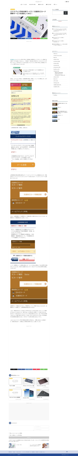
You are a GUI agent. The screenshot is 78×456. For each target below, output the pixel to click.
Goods (55, 65)
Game (55, 63)
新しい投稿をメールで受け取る (16, 435)
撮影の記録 (41, 4)
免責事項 (19, 454)
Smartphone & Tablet (59, 75)
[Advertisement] (28, 49)
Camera (56, 61)
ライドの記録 (24, 4)
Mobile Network (58, 73)
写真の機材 (49, 4)
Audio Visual (56, 55)
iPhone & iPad (12, 9)
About (55, 53)
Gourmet (56, 67)
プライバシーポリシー (13, 454)
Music (55, 78)
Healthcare (56, 69)
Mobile (55, 71)
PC (55, 80)
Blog (54, 57)
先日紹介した (13, 59)
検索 (65, 13)
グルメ (56, 4)
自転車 (55, 86)
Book (55, 59)
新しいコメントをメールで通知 (16, 433)
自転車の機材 (33, 4)
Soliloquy (55, 82)
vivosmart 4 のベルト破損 (58, 37)
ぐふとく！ (39, 1)
